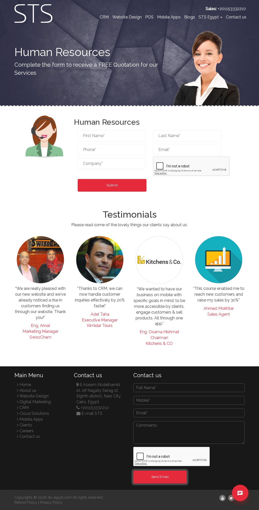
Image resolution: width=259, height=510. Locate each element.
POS (149, 17)
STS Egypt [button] (209, 17)
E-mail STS (91, 413)
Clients (25, 425)
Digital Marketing (34, 401)
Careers (26, 430)
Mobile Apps (169, 17)
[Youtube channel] (222, 498)
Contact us (236, 17)
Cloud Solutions (33, 413)
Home (24, 384)
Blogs (189, 17)
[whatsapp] (240, 502)
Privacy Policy (51, 502)
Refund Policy (25, 502)
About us (27, 390)
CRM (104, 17)
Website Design (127, 17)
